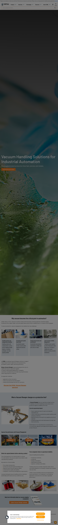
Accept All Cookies (40, 513)
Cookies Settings (40, 519)
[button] (7, 517)
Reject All (40, 516)
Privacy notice (18, 518)
